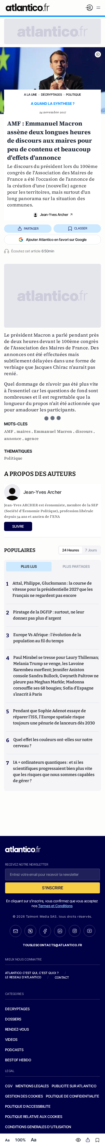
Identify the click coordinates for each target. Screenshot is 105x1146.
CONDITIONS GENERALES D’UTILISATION (38, 1127)
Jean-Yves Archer (54, 214)
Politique (73, 94)
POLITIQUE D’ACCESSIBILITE (27, 1106)
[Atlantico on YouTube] (89, 931)
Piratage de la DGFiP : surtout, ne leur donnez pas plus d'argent (48, 615)
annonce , (14, 438)
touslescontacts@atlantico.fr (52, 945)
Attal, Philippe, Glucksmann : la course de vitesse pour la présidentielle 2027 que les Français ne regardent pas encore (52, 589)
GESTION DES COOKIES (24, 1096)
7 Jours (91, 550)
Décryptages (51, 94)
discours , (85, 431)
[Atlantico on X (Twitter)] (30, 931)
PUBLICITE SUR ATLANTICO (74, 1086)
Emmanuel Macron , (54, 431)
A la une (30, 94)
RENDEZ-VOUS (17, 1029)
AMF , (10, 431)
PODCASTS (14, 1050)
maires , (25, 431)
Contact (62, 977)
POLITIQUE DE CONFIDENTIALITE (72, 1096)
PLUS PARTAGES (76, 566)
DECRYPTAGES (17, 1009)
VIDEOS (11, 1039)
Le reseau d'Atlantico (23, 977)
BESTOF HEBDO (18, 1060)
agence (32, 438)
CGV (8, 1086)
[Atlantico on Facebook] (45, 931)
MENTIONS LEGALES (32, 1086)
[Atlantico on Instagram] (75, 931)
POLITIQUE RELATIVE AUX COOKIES (33, 1116)
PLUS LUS (29, 566)
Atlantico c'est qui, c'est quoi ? (32, 973)
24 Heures (70, 550)
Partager (31, 228)
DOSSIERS (13, 1019)
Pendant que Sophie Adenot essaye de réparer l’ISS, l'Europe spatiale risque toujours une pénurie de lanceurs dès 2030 (54, 716)
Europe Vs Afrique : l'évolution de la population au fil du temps (47, 637)
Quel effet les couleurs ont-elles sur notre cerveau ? (53, 742)
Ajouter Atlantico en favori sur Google (56, 239)
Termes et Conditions (55, 906)
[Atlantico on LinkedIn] (60, 931)
